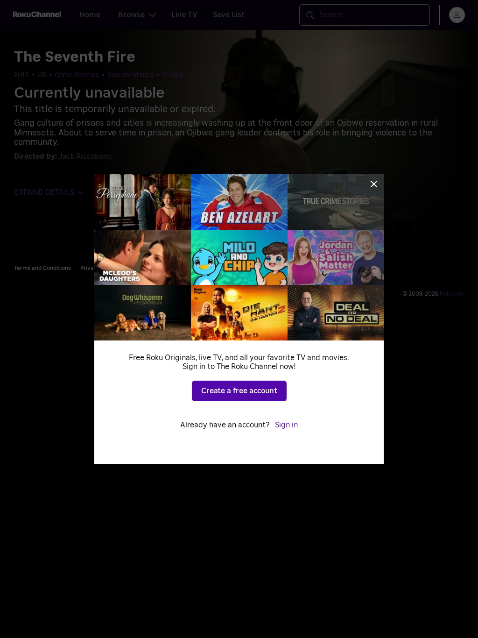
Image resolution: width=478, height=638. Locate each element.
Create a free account (239, 391)
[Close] (373, 184)
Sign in (286, 425)
